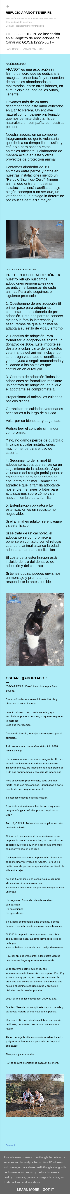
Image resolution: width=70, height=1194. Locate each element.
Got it (48, 1190)
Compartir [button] (10, 1145)
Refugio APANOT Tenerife (29, 12)
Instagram (29, 49)
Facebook (12, 49)
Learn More (28, 1190)
